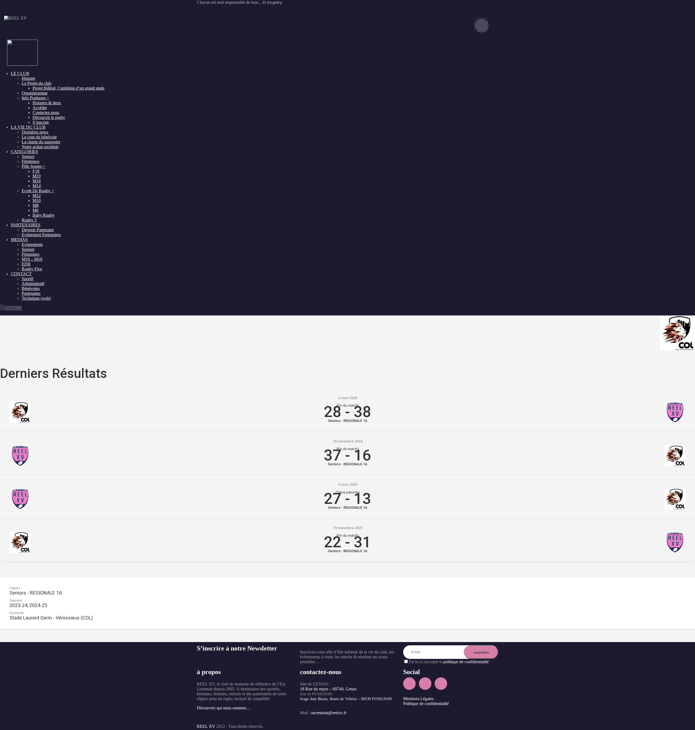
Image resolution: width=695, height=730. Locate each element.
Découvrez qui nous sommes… (224, 708)
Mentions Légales (418, 698)
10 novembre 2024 (347, 441)
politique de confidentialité (466, 661)
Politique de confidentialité (426, 703)
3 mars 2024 (347, 484)
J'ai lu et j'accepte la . (449, 661)
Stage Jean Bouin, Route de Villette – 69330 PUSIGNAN (346, 699)
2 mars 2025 (347, 398)
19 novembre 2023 (347, 528)
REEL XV (206, 726)
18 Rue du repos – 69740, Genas (328, 689)
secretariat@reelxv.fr (328, 712)
